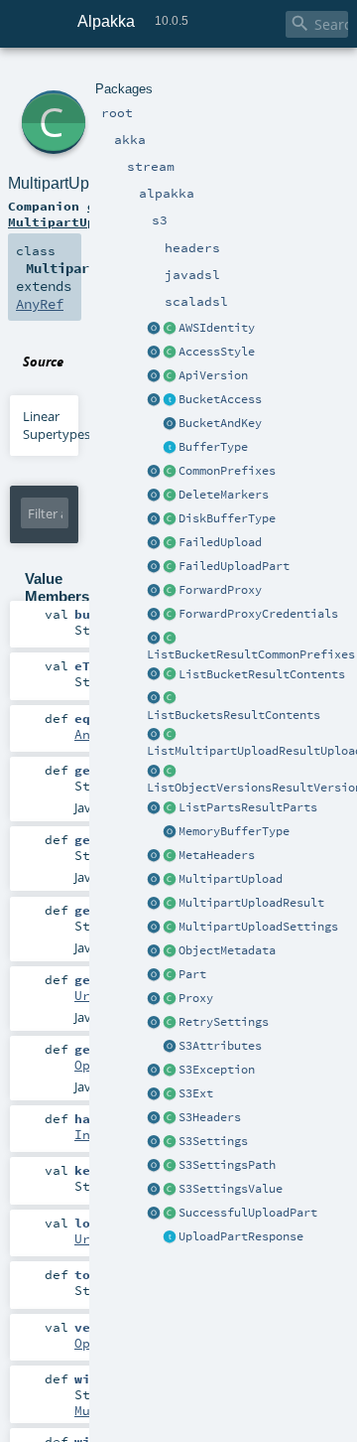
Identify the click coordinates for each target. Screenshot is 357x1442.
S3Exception (216, 1070)
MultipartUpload (230, 879)
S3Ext (195, 1093)
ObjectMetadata (227, 950)
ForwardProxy (220, 590)
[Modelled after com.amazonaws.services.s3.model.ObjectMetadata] (170, 951)
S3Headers (209, 1117)
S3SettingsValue (230, 1189)
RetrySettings (223, 1022)
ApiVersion (213, 375)
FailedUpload (220, 542)
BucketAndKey (220, 423)
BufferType (213, 447)
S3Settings (213, 1141)
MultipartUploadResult (251, 903)
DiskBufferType (227, 518)
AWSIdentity (216, 328)
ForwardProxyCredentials (258, 614)
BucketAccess (220, 399)
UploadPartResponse (240, 1236)
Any (86, 734)
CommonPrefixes (227, 471)
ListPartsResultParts (247, 807)
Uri (86, 995)
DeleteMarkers (223, 495)
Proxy (195, 998)
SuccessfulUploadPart (247, 1213)
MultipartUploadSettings (258, 927)
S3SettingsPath (227, 1165)
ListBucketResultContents (261, 674)
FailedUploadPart (234, 566)
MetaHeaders (216, 855)
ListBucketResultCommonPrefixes (251, 654)
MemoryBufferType (234, 831)
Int (86, 1134)
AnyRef (39, 304)
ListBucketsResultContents (233, 715)
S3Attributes (220, 1046)
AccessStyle (216, 352)
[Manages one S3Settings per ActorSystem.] (170, 1094)
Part (192, 974)
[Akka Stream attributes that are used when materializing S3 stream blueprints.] (170, 1047)
